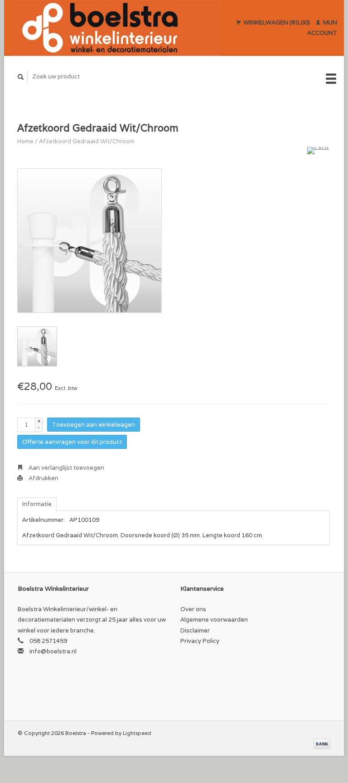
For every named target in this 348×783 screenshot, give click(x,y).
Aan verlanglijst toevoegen (65, 468)
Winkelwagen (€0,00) (276, 22)
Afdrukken (42, 478)
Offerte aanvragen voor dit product (72, 442)
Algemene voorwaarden (214, 619)
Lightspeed (137, 733)
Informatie (37, 504)
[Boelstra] (115, 28)
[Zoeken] (21, 76)
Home (25, 141)
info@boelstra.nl (53, 651)
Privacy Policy (199, 641)
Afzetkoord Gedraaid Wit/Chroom (87, 141)
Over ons (193, 609)
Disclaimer (195, 630)
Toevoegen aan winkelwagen (93, 424)
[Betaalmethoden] (322, 743)
